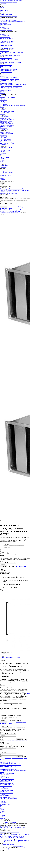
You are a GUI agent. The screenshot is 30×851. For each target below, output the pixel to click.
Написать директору (5, 826)
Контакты (2, 162)
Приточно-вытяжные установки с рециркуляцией (13, 46)
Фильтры (2, 93)
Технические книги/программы (8, 141)
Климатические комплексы (7, 48)
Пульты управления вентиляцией (9, 77)
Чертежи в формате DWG (6, 136)
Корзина (17, 210)
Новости (2, 160)
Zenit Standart (3, 95)
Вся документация (5, 132)
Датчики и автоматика (6, 72)
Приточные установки (6, 30)
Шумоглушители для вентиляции (9, 87)
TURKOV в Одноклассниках (14, 836)
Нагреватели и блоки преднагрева (9, 88)
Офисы (2, 169)
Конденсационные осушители (8, 70)
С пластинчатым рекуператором (8, 20)
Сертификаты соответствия (7, 140)
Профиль (22, 210)
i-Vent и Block (3, 100)
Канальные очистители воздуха (8, 60)
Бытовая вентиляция (5, 39)
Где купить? (3, 167)
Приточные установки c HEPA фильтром (11, 59)
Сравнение (12, 210)
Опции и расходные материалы (8, 80)
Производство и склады (6, 172)
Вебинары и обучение (6, 126)
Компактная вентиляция (6, 38)
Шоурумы (2, 179)
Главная (2, 210)
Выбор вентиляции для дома (21, 190)
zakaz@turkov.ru (4, 193)
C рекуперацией (4, 189)
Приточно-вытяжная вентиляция (8, 11)
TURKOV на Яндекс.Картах (7, 827)
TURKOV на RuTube (9, 837)
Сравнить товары (4, 844)
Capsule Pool (3, 102)
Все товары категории (6, 14)
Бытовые (2, 27)
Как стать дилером (5, 122)
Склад (1, 816)
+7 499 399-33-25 (13, 193)
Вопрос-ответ (3, 128)
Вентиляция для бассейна (6, 42)
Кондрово (2, 178)
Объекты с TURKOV (5, 150)
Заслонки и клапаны (5, 90)
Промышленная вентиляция (7, 41)
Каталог (2, 7)
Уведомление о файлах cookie (12, 841)
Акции (2, 107)
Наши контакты (4, 165)
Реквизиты (3, 153)
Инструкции (3, 135)
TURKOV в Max (19, 837)
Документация (4, 129)
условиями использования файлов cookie (13, 848)
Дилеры (2, 171)
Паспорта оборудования (6, 133)
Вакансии (2, 151)
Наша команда (4, 148)
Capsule (2, 101)
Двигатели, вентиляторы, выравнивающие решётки (13, 105)
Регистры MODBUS (5, 139)
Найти (2, 183)
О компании (3, 144)
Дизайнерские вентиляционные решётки (11, 86)
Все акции (2, 109)
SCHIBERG (3, 832)
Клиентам (2, 114)
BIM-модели (3, 137)
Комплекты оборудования (7, 111)
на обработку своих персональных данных (16, 740)
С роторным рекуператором (7, 18)
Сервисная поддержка (6, 121)
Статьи (2, 158)
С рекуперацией (4, 51)
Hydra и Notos (3, 104)
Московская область (5, 175)
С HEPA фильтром (5, 37)
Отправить (3, 206)
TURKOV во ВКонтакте (18, 834)
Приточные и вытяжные (15, 189)
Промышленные (4, 28)
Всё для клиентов (4, 116)
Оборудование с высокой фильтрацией (10, 55)
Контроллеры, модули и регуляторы (9, 79)
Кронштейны (3, 91)
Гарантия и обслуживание (7, 119)
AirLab (17, 832)
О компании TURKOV (6, 147)
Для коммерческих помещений (12, 189)
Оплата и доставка (5, 118)
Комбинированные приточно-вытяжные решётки (13, 84)
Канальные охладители (6, 66)
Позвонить (3, 3)
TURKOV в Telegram (5, 834)
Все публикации (4, 157)
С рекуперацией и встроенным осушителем (11, 52)
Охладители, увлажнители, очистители (10, 62)
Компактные (3, 32)
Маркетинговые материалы (7, 143)
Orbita (1, 98)
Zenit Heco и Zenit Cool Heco (7, 97)
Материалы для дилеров (6, 123)
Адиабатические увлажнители (8, 67)
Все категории (4, 10)
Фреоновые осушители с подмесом (9, 53)
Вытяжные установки (5, 24)
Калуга (2, 176)
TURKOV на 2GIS (20, 827)
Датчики (2, 76)
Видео (1, 161)
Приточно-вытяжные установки (8, 16)
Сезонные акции (4, 112)
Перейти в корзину (18, 846)
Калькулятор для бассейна (7, 125)
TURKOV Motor (11, 832)
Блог (1, 154)
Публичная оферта (5, 840)
